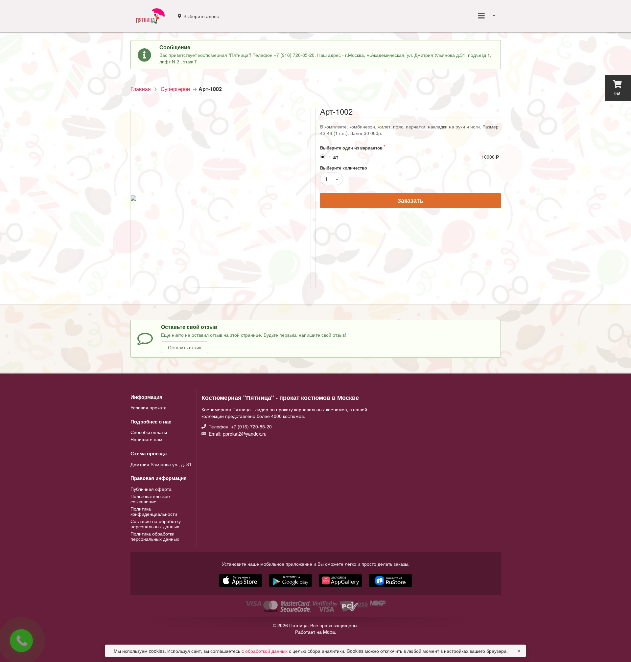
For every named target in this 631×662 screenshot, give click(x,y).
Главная (140, 89)
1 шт (333, 157)
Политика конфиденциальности (153, 511)
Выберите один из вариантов (351, 148)
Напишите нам (146, 439)
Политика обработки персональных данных (154, 535)
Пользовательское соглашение (150, 499)
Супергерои (175, 89)
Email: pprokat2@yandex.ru (237, 433)
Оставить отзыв (184, 347)
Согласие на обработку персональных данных (155, 524)
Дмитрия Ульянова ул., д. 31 (161, 464)
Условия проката (148, 407)
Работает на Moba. (315, 631)
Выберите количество (343, 168)
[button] (341, 587)
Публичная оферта (151, 489)
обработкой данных (267, 651)
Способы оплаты (148, 432)
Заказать (410, 200)
